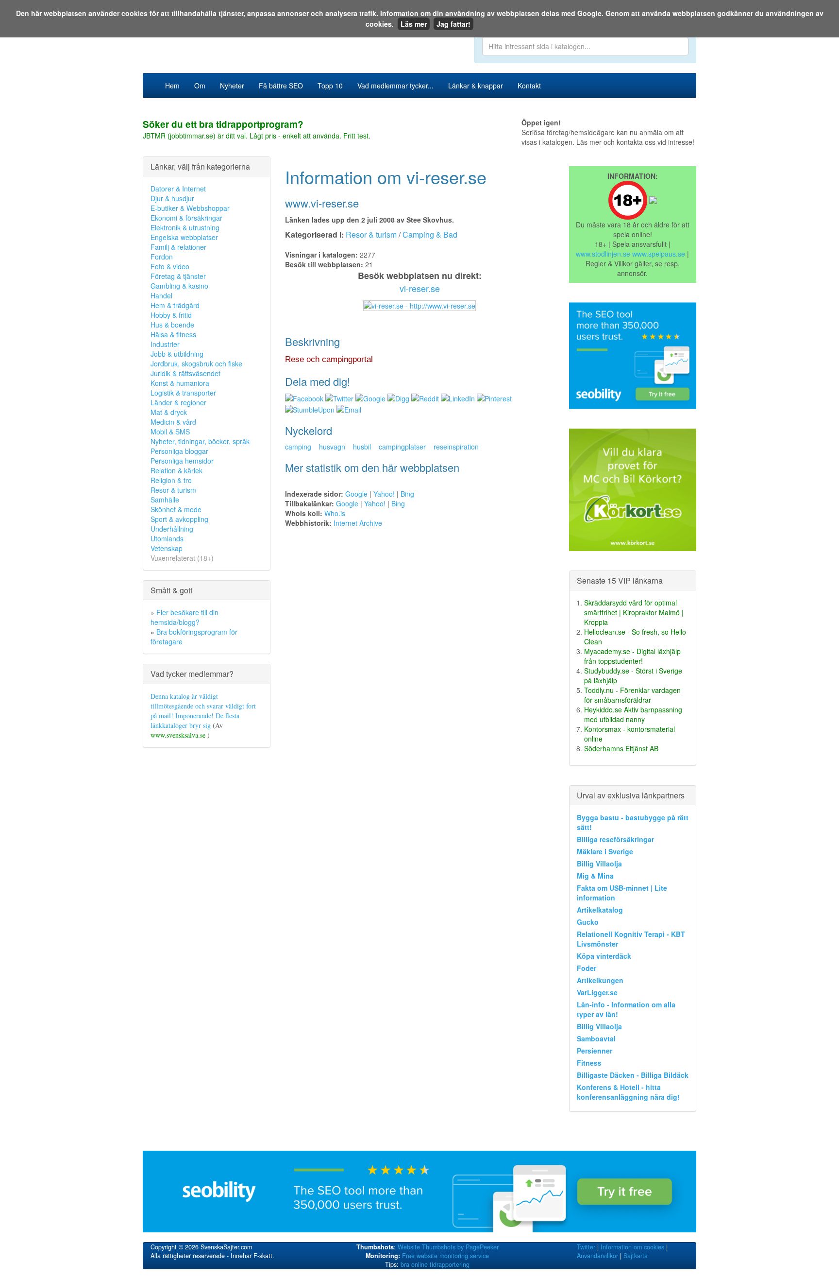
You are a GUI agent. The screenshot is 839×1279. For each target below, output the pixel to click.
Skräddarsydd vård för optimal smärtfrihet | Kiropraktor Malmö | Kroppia (634, 612)
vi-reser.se (420, 288)
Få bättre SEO (281, 85)
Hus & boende (172, 324)
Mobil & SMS (170, 431)
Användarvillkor (597, 1255)
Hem (172, 85)
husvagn (332, 446)
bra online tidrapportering (435, 1264)
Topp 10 (330, 85)
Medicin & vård (173, 422)
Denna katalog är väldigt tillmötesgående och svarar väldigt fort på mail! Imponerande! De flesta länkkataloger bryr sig (203, 710)
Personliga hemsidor (182, 461)
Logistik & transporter (183, 393)
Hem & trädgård (175, 305)
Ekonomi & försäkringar (186, 218)
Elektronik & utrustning (185, 227)
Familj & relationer (178, 247)
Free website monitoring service (445, 1255)
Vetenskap (167, 548)
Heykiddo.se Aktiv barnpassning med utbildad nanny (633, 714)
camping (298, 446)
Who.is (334, 513)
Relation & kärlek (176, 470)
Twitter (586, 1247)
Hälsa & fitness (173, 334)
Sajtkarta (635, 1255)
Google (356, 494)
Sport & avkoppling (179, 519)
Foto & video (170, 266)
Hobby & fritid (171, 315)
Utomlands (167, 538)
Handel (161, 295)
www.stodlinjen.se (603, 254)
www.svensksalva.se (179, 735)
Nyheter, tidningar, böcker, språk (200, 441)
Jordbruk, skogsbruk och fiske (196, 363)
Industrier (165, 344)
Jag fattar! (453, 24)
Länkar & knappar (475, 85)
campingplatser (402, 446)
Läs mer (414, 24)
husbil (362, 446)
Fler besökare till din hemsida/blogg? (184, 617)
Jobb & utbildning (177, 354)
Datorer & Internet (178, 188)
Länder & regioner (178, 402)
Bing (407, 494)
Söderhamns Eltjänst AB (621, 748)
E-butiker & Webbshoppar (190, 208)
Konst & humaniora (180, 383)
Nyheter (232, 85)
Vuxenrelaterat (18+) (182, 558)
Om (199, 85)
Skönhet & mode (176, 509)
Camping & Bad (430, 234)
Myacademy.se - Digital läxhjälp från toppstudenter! (632, 656)
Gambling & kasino (179, 286)
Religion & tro (171, 480)
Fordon (162, 256)
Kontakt (529, 85)
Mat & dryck (169, 412)
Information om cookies (632, 1247)
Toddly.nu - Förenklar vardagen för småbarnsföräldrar (632, 695)
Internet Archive (358, 523)
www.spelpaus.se (658, 254)
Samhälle (165, 499)
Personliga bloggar (179, 451)
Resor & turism (173, 490)
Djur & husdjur (172, 198)
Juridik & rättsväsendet (185, 373)
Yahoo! (384, 494)
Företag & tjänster (178, 276)
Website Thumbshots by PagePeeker (448, 1247)
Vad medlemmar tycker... (395, 85)
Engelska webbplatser (184, 237)
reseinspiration (456, 446)
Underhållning (172, 529)
